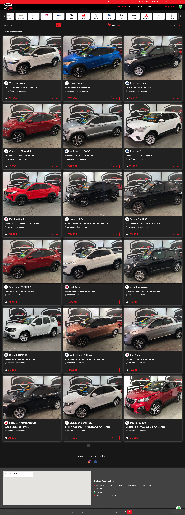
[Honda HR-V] (92, 194)
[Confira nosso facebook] (95, 461)
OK (130, 512)
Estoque (122, 7)
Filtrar (112, 24)
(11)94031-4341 (101, 492)
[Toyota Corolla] (32, 58)
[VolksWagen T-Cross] (92, 329)
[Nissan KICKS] (92, 58)
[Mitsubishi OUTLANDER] (32, 397)
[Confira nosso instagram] (90, 461)
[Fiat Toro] (92, 262)
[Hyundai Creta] (153, 58)
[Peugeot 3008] (153, 397)
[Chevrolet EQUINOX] (92, 397)
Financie (150, 7)
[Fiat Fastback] (32, 194)
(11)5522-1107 (100, 489)
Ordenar (174, 25)
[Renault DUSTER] (32, 329)
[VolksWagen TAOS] (92, 126)
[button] (4, 16)
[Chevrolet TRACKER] (32, 126)
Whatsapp (180, 7)
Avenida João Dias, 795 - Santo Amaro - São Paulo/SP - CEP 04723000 (123, 485)
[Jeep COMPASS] (153, 194)
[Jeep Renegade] (153, 262)
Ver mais (55, 98)
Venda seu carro (136, 7)
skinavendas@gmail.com (106, 496)
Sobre (159, 7)
